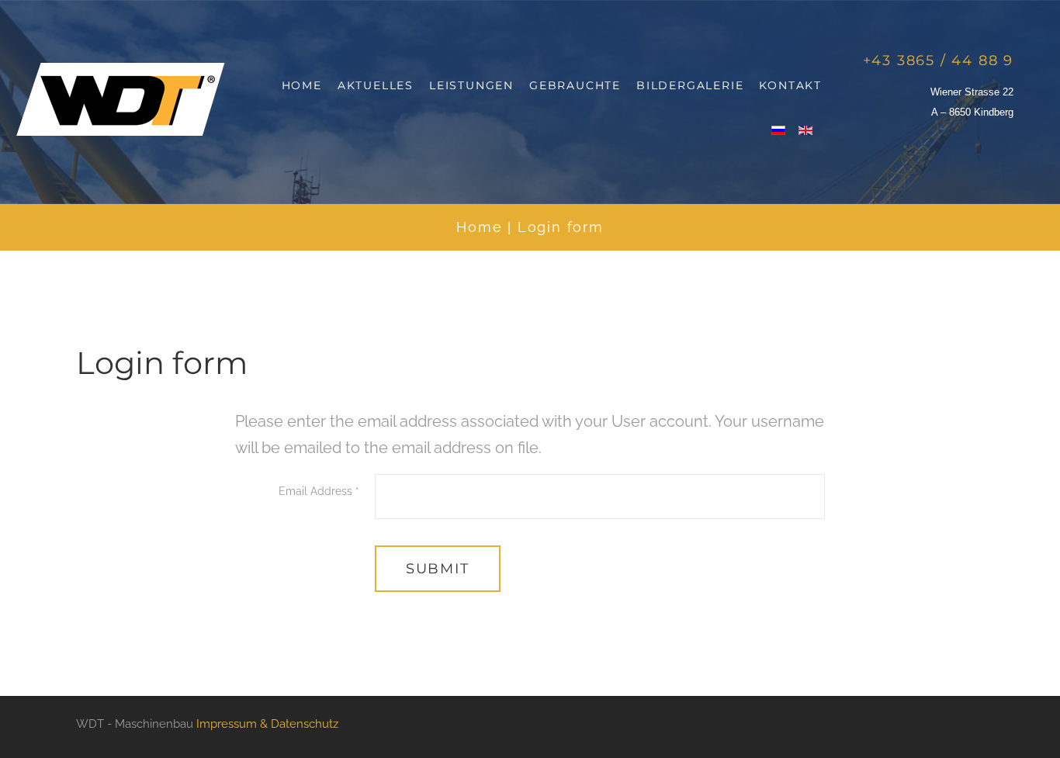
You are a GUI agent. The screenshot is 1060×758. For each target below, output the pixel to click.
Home (479, 227)
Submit (437, 568)
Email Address (319, 491)
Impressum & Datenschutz (267, 724)
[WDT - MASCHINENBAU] (120, 99)
